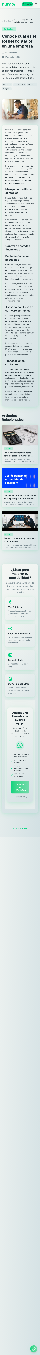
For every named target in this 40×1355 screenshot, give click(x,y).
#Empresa (6, 89)
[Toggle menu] (36, 4)
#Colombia (7, 85)
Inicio (4, 21)
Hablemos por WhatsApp (21, 787)
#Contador (32, 85)
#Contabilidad (19, 85)
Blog (9, 21)
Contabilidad (9, 29)
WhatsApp (28, 4)
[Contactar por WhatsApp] (33, 1348)
